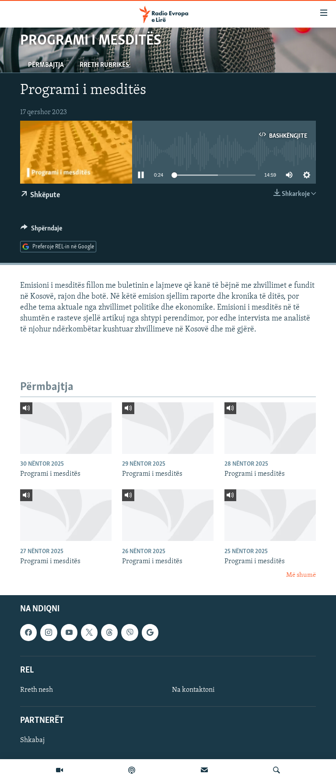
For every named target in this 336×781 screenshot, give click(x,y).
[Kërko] (276, 770)
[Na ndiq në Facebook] (28, 632)
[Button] (41, 230)
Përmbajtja (46, 65)
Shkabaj (32, 740)
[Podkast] (132, 770)
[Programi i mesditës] (66, 428)
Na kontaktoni (193, 690)
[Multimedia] (59, 770)
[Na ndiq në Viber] (129, 632)
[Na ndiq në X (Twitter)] (89, 632)
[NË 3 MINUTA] (204, 770)
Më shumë (301, 575)
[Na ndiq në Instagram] (48, 632)
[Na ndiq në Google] (150, 632)
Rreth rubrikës (104, 65)
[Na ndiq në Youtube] (69, 632)
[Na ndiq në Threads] (109, 632)
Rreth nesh (36, 690)
